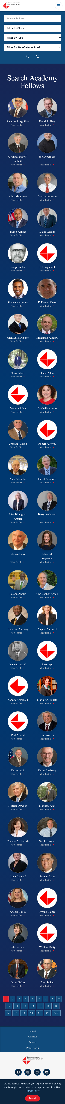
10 (9, 1006)
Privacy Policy (33, 1090)
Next (56, 1013)
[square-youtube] (37, 1072)
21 (39, 1013)
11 (16, 1006)
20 (31, 1013)
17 (8, 1013)
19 (23, 1013)
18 (16, 1013)
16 (56, 1006)
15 (48, 1006)
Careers (32, 1030)
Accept (32, 1098)
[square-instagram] (27, 1072)
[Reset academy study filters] (37, 56)
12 (24, 1006)
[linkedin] (46, 1072)
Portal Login (32, 1047)
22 (47, 1013)
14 (40, 1006)
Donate (32, 1042)
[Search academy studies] (27, 56)
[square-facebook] (18, 1072)
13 (32, 1006)
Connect (32, 1036)
